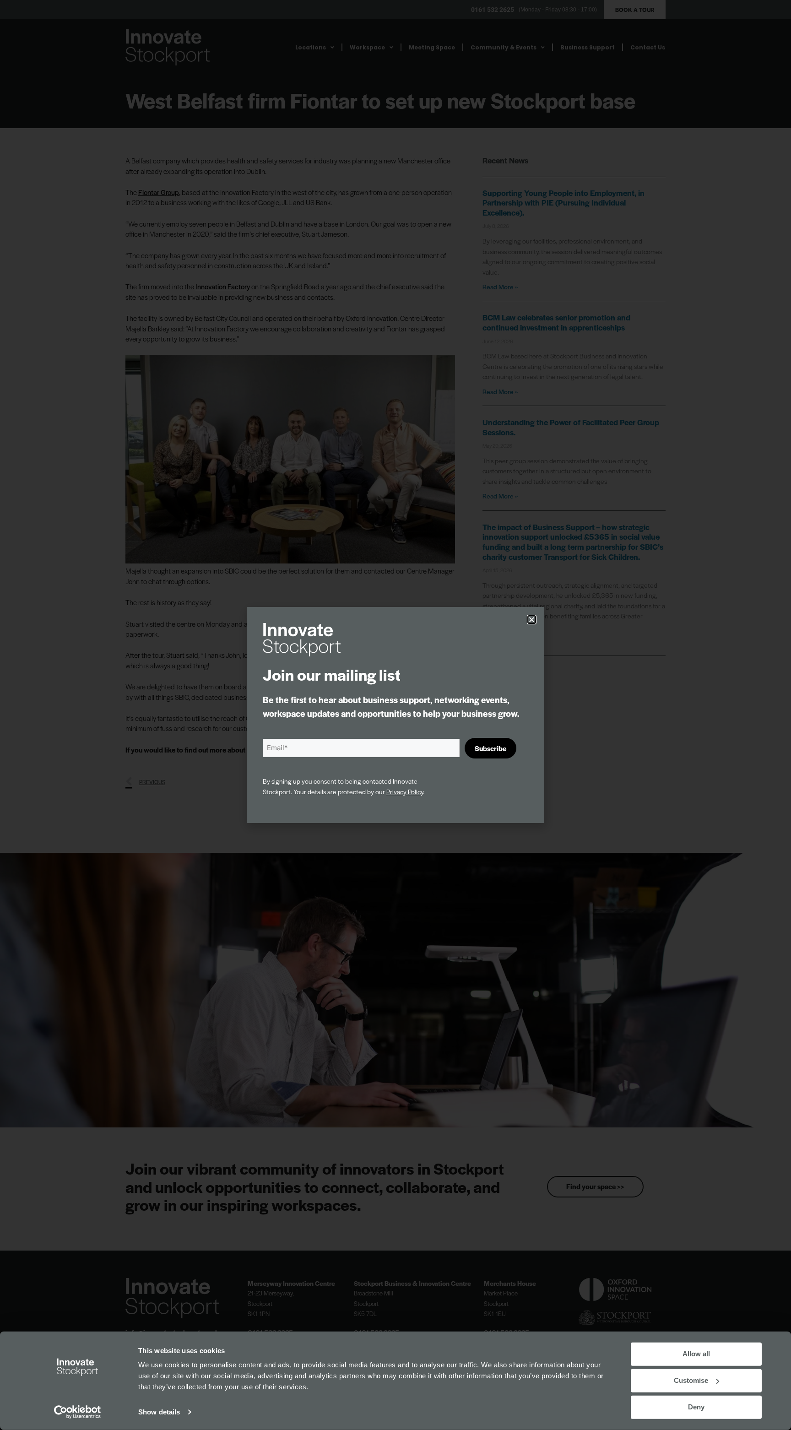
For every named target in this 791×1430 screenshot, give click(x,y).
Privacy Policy (404, 791)
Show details (159, 1412)
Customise (691, 1380)
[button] (531, 619)
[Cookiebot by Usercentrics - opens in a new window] (78, 1412)
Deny (696, 1407)
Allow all (696, 1354)
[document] (395, 715)
